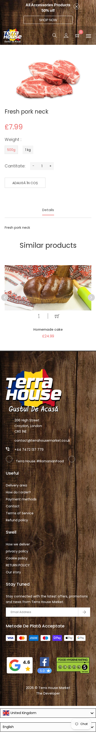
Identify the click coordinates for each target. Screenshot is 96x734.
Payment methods (21, 499)
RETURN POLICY (18, 565)
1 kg (28, 149)
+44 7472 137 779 (29, 449)
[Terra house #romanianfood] (72, 461)
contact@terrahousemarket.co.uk (42, 440)
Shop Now (48, 20)
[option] (48, 294)
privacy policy (17, 551)
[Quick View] (39, 317)
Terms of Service (20, 513)
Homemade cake (48, 329)
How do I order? (18, 492)
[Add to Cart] (57, 317)
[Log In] (66, 36)
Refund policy (17, 520)
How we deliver (18, 544)
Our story (13, 572)
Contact (13, 506)
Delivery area (16, 485)
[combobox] (48, 713)
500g (11, 149)
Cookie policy (16, 558)
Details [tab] (48, 209)
